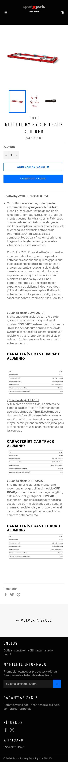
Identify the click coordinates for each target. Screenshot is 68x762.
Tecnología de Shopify (40, 758)
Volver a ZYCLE (36, 620)
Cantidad (9, 147)
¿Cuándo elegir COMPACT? (25, 313)
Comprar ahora (33, 178)
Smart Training (20, 758)
